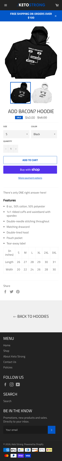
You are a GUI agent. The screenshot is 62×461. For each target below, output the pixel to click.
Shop (6, 351)
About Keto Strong (14, 356)
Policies (7, 367)
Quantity (7, 141)
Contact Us (9, 362)
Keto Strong (17, 444)
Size (5, 126)
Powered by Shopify (33, 444)
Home (6, 345)
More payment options (30, 178)
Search (7, 401)
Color (34, 126)
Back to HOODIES (33, 316)
